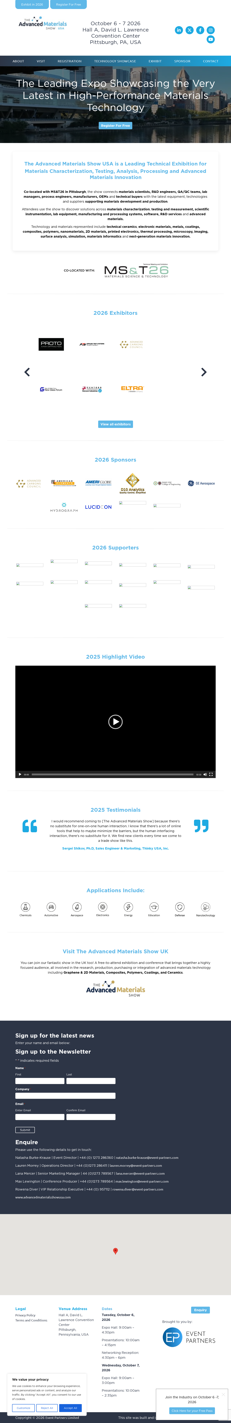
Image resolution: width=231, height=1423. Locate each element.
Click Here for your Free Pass (192, 1411)
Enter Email (23, 1110)
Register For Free (68, 4)
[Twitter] (190, 33)
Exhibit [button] (155, 61)
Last (69, 1074)
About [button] (18, 61)
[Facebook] (200, 33)
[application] (115, 722)
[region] (47, 1395)
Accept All (70, 1408)
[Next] (204, 372)
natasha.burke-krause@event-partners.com (147, 1157)
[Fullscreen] (211, 774)
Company (23, 1089)
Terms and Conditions (31, 1320)
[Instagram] (211, 33)
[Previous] (27, 372)
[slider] (112, 774)
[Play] (20, 774)
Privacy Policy (25, 1315)
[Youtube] (211, 42)
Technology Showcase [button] (115, 61)
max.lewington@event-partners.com (142, 1181)
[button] (115, 722)
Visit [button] (41, 61)
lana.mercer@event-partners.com (140, 1173)
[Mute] (205, 774)
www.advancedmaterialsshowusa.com (43, 1197)
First (18, 1074)
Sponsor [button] (182, 61)
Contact (211, 61)
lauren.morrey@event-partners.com (136, 1165)
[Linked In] (179, 33)
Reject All (47, 1408)
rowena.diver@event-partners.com (137, 1189)
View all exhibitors (116, 424)
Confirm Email (75, 1110)
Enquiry (200, 1310)
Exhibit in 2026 (32, 4)
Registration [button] (70, 61)
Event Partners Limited (62, 1417)
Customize (23, 1408)
